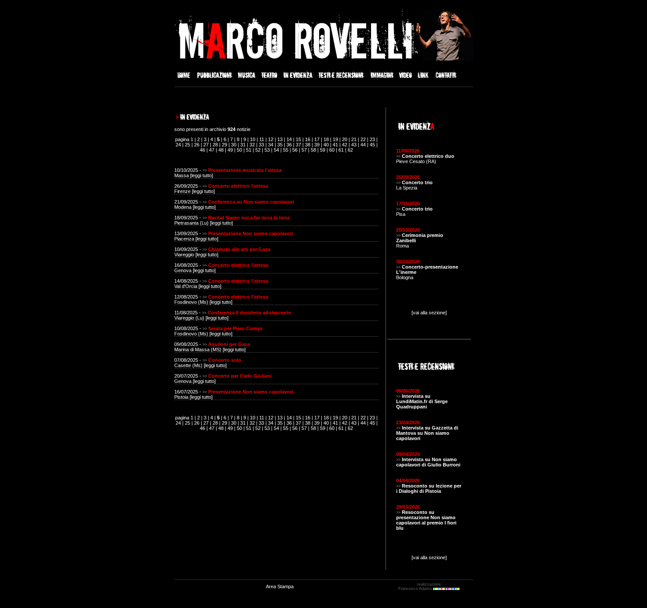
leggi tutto (201, 175)
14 (289, 139)
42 (344, 144)
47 (211, 150)
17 (317, 139)
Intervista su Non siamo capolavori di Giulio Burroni (428, 462)
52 (258, 150)
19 (335, 139)
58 (313, 150)
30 (233, 144)
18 (326, 139)
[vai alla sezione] (429, 312)
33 (261, 144)
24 (178, 144)
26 (196, 144)
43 (354, 144)
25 (187, 144)
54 (276, 150)
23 (372, 139)
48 (221, 150)
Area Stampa (280, 586)
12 (270, 139)
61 (341, 150)
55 (285, 150)
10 (252, 139)
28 (215, 144)
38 (307, 144)
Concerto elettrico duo (428, 156)
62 (350, 150)
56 (295, 150)
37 (298, 144)
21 (354, 139)
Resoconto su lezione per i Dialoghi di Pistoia (428, 488)
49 (230, 150)
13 (280, 139)
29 (224, 144)
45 (372, 144)
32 (252, 144)
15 (298, 139)
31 (243, 144)
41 (335, 144)
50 (239, 150)
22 (363, 139)
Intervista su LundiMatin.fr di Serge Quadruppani (422, 401)
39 (317, 144)
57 (304, 150)
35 (280, 144)
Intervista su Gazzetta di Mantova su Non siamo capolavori (427, 433)
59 (322, 150)
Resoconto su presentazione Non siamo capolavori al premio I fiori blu (426, 520)
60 (332, 150)
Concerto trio (417, 182)
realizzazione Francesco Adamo (419, 586)
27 (206, 144)
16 (307, 139)
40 (326, 144)
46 (202, 150)
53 (267, 150)
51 (248, 150)
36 (289, 144)
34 (270, 144)
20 (344, 139)
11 (261, 139)
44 (363, 144)
